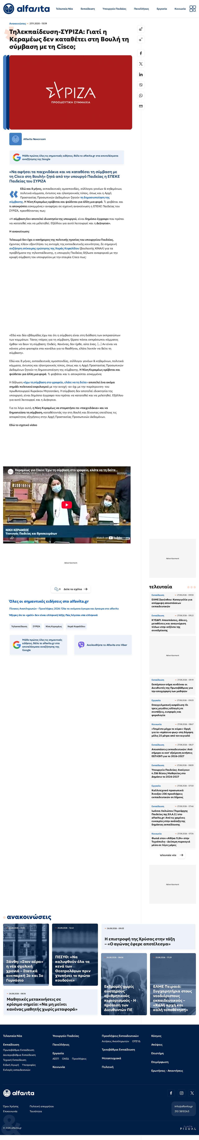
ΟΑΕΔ (65, 1058)
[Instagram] (181, 1093)
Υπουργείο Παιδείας (114, 8)
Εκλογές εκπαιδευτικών (16, 1069)
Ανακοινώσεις (17, 23)
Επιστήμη (157, 1053)
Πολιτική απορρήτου (42, 1106)
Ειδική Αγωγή (11, 1064)
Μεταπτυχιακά (111, 1058)
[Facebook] (140, 53)
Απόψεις (156, 1044)
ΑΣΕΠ (56, 1058)
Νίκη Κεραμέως (54, 626)
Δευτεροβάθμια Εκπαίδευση (19, 1054)
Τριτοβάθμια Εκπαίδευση (118, 1049)
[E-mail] (140, 106)
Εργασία (162, 8)
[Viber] (140, 85)
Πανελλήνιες (141, 8)
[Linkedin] (140, 74)
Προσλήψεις (79, 1058)
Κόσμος (156, 1036)
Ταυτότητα (36, 1111)
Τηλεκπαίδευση (19, 626)
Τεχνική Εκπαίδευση (14, 1059)
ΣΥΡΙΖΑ (36, 626)
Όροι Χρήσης (11, 1106)
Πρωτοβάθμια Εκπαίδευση (18, 1049)
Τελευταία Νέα (64, 8)
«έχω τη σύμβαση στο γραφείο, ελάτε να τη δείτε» (55, 382)
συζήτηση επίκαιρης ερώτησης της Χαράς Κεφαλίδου (44, 248)
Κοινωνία (180, 8)
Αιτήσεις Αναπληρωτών (115, 1041)
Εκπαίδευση (88, 8)
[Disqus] (73, 705)
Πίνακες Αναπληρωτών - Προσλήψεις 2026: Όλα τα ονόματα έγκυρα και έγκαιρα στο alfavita (63, 608)
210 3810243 (182, 1111)
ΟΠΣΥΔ (136, 1041)
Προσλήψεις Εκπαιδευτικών (120, 1036)
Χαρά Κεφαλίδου (76, 626)
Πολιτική (107, 1067)
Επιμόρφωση (160, 1062)
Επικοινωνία (10, 1111)
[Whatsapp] (140, 95)
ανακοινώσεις (29, 917)
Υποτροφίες (29, 1064)
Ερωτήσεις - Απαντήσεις (167, 1070)
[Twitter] (140, 63)
